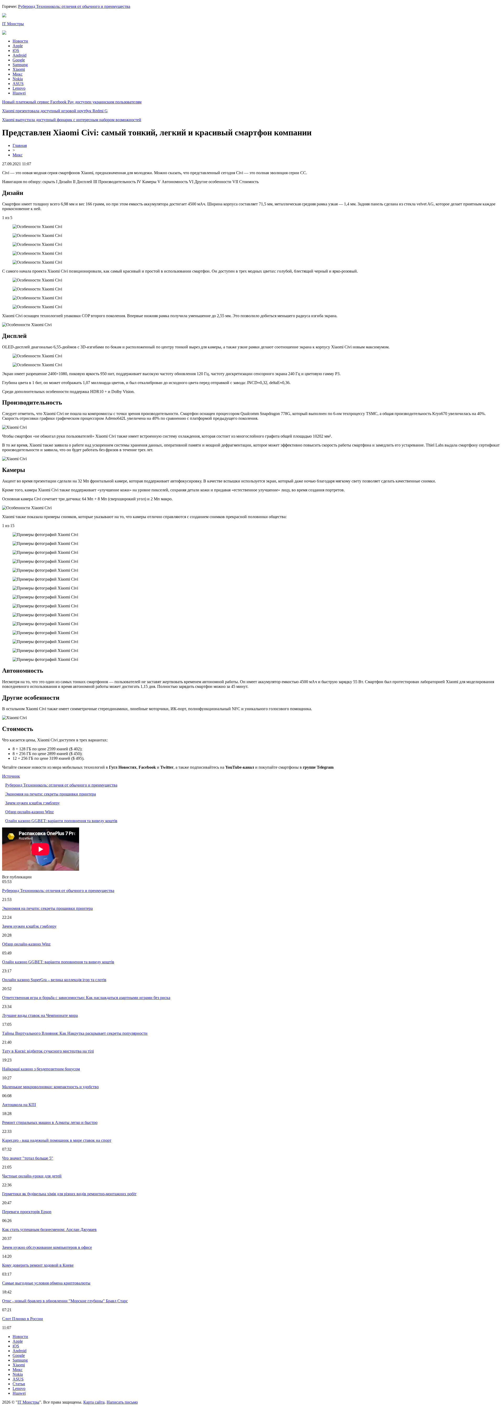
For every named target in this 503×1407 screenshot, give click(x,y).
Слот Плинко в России (22, 1318)
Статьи (19, 1384)
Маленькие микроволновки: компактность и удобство (50, 1087)
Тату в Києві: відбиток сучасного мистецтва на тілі (48, 1051)
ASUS (18, 83)
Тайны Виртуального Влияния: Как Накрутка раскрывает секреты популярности (74, 1033)
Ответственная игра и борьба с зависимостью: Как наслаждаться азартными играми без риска (86, 997)
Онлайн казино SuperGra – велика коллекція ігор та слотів (54, 980)
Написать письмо (122, 1402)
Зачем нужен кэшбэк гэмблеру (32, 803)
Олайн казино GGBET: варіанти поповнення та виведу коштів (61, 821)
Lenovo (19, 88)
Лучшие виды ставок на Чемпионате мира (40, 1015)
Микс (18, 74)
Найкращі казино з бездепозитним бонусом (41, 1069)
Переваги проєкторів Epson (26, 1211)
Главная (20, 145)
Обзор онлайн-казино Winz (29, 812)
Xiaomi (19, 69)
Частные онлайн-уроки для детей (32, 1176)
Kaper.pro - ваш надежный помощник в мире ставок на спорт (56, 1140)
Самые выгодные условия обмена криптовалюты (46, 1283)
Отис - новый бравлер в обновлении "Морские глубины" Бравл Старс (65, 1301)
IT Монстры (13, 24)
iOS (16, 50)
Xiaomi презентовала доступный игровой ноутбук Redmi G (55, 111)
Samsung (20, 64)
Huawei (19, 93)
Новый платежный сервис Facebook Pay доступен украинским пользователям (71, 102)
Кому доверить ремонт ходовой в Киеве (38, 1265)
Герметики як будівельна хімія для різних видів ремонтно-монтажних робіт (69, 1194)
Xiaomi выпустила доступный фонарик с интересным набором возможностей (71, 120)
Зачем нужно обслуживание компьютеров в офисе (47, 1247)
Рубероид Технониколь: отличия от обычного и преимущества (74, 6)
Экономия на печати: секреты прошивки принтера (50, 794)
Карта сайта (94, 1402)
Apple (18, 46)
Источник (11, 776)
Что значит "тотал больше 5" (27, 1158)
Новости (20, 41)
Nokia (18, 79)
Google (19, 60)
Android (19, 55)
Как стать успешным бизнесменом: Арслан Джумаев (49, 1229)
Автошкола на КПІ (19, 1104)
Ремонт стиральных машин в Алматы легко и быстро (49, 1122)
